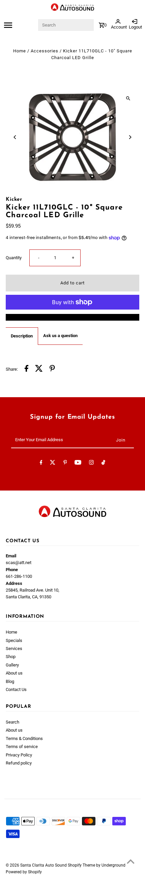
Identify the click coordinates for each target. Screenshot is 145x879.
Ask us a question (60, 335)
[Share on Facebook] (26, 369)
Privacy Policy (19, 754)
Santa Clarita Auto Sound (44, 865)
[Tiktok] (103, 463)
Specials (14, 640)
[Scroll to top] (130, 861)
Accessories (44, 50)
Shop (11, 656)
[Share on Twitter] (39, 369)
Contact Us (16, 689)
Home (19, 50)
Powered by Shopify (24, 872)
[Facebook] (41, 463)
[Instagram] (91, 463)
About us (14, 673)
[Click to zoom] (128, 98)
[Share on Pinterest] (52, 369)
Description (22, 335)
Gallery (12, 664)
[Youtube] (78, 463)
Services (14, 648)
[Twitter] (52, 463)
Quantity (14, 257)
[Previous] (15, 137)
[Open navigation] (19, 25)
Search (12, 722)
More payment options (72, 317)
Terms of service (22, 746)
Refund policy (19, 763)
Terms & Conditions (24, 738)
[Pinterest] (65, 463)
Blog (10, 681)
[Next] (130, 137)
